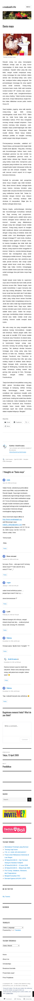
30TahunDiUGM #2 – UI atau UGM (16, 865)
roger (9, 582)
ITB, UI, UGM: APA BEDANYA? (15, 852)
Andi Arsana (9, 459)
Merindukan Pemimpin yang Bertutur (16, 847)
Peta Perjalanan (8, 977)
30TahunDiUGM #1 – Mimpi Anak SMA (17, 868)
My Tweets (6, 896)
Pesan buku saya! (8, 973)
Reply (5, 548)
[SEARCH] (29, 799)
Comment (25, 739)
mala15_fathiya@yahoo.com (12, 524)
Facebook (6, 907)
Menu (28, 7)
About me (6, 959)
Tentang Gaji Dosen (11, 849)
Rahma (9, 638)
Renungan (9, 461)
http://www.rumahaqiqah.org (12, 519)
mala (8, 480)
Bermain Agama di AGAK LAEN (15, 878)
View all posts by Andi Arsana (17, 452)
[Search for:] (15, 799)
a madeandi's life (9, 7)
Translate (18, 930)
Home (5, 954)
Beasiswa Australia (9, 968)
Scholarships (7, 964)
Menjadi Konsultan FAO (12, 876)
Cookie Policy (9, 993)
